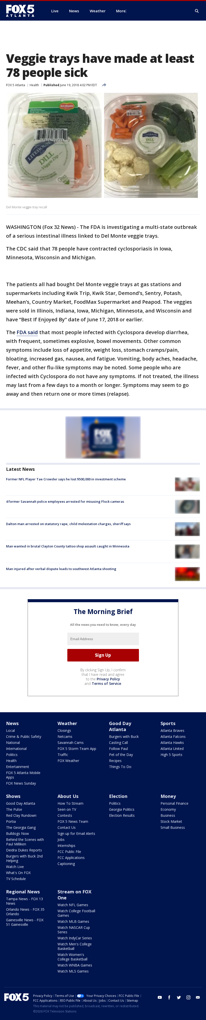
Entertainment (17, 766)
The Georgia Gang (21, 827)
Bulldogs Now (17, 833)
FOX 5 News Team (73, 821)
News (12, 723)
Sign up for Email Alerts (76, 833)
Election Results (122, 815)
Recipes (115, 760)
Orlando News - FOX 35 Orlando (25, 911)
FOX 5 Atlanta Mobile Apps (23, 775)
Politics (12, 754)
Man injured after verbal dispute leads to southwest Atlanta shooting (61, 569)
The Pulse (14, 809)
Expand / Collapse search (197, 11)
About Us (68, 796)
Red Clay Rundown (21, 815)
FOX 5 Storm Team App (77, 748)
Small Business (173, 827)
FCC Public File (69, 851)
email (198, 997)
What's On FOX (18, 872)
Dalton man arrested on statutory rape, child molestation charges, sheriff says (68, 524)
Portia (11, 821)
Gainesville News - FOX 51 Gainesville (24, 922)
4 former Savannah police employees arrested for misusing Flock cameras (65, 501)
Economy (168, 809)
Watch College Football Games (76, 913)
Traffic (63, 754)
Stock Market (171, 821)
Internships (66, 845)
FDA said (27, 332)
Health (34, 85)
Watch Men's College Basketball (75, 946)
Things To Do (120, 766)
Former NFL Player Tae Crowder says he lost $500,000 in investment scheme (66, 479)
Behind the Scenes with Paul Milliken (25, 841)
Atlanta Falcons (173, 736)
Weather (67, 723)
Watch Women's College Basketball (72, 956)
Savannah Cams (71, 742)
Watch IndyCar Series (75, 938)
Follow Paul (118, 748)
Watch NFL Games (73, 904)
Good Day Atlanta (120, 726)
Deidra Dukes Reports (24, 850)
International (16, 748)
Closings (64, 730)
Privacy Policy (108, 679)
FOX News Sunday (21, 783)
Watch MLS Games (73, 971)
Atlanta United (172, 748)
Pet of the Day (121, 754)
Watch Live (15, 866)
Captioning (66, 863)
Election (118, 796)
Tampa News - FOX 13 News (24, 901)
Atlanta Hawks (172, 742)
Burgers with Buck (124, 736)
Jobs (61, 839)
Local (10, 730)
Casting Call (118, 742)
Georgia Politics (121, 809)
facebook (169, 997)
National (13, 742)
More (121, 10)
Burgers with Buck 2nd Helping (24, 858)
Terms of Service (106, 683)
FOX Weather (68, 760)
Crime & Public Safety (23, 736)
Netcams (65, 736)
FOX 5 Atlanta (15, 85)
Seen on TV (67, 809)
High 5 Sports (171, 754)
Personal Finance (174, 803)
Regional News (23, 892)
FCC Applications (71, 857)
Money (168, 796)
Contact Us (67, 827)
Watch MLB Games (73, 921)
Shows (13, 796)
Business (168, 815)
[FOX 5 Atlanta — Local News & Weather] (22, 11)
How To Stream (70, 803)
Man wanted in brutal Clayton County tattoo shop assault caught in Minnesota (67, 546)
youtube (160, 997)
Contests (65, 815)
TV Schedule (16, 878)
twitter (179, 997)
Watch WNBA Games (75, 965)
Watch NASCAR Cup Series (74, 929)
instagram (188, 997)
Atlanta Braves (172, 730)
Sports (168, 723)
